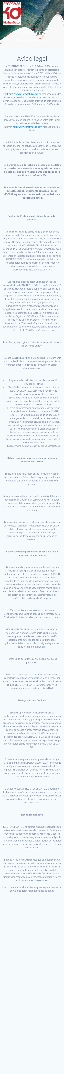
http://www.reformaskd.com (22, 94)
